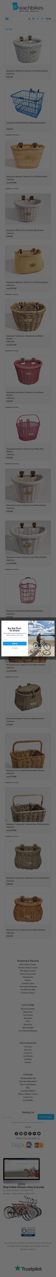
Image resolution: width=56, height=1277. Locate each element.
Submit (14, 644)
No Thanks (15, 648)
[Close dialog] (53, 622)
